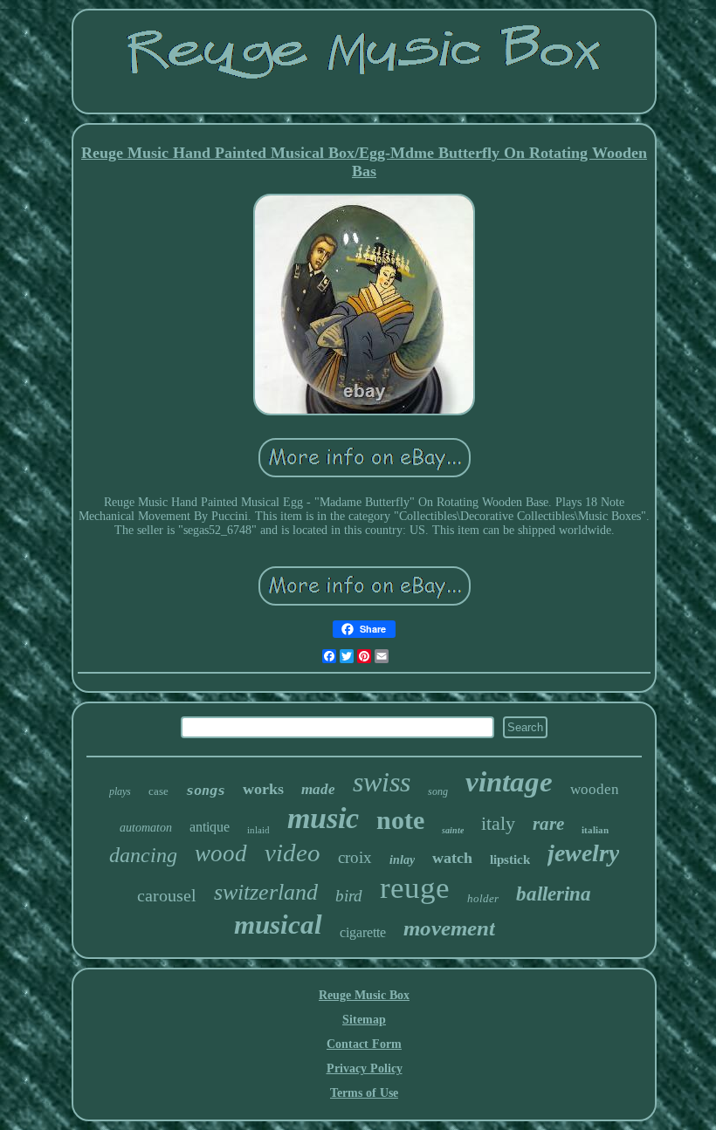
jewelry (583, 852)
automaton (146, 827)
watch (452, 857)
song (438, 791)
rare (548, 823)
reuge (415, 888)
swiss (381, 782)
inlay (402, 859)
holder (483, 898)
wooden (594, 789)
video (292, 852)
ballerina (553, 894)
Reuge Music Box (364, 995)
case (158, 791)
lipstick (510, 859)
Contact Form (364, 1044)
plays (120, 791)
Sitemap (364, 1019)
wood (221, 853)
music (323, 818)
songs (205, 790)
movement (449, 928)
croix (355, 857)
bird (348, 896)
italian (595, 830)
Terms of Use (364, 1092)
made (318, 789)
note (400, 819)
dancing (143, 855)
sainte (453, 830)
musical (278, 924)
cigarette (363, 932)
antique (209, 826)
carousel (166, 895)
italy (498, 823)
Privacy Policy (365, 1068)
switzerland (266, 892)
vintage (509, 782)
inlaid (258, 830)
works (263, 789)
